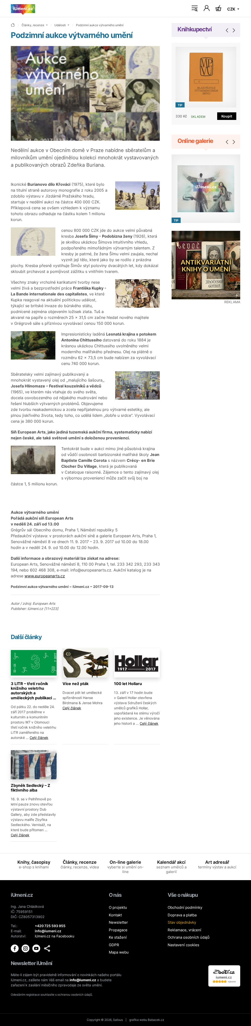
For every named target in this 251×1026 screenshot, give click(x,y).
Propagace (118, 930)
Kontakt (115, 915)
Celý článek (39, 737)
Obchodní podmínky (185, 907)
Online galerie (195, 140)
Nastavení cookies (183, 945)
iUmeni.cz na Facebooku (54, 936)
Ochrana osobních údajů (189, 937)
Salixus (118, 1020)
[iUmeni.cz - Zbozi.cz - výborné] (224, 975)
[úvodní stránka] (13, 25)
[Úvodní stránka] (23, 8)
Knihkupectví (194, 29)
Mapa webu (119, 952)
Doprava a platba (182, 915)
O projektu (118, 907)
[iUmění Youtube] (36, 948)
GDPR (114, 945)
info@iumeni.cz (83, 980)
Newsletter (118, 922)
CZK (231, 9)
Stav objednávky (182, 922)
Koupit (226, 116)
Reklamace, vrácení (184, 930)
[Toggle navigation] (194, 8)
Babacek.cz (156, 1020)
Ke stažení (118, 937)
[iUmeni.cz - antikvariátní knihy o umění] (206, 265)
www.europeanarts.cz (45, 575)
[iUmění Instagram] (26, 948)
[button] (47, 948)
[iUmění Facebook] (15, 948)
